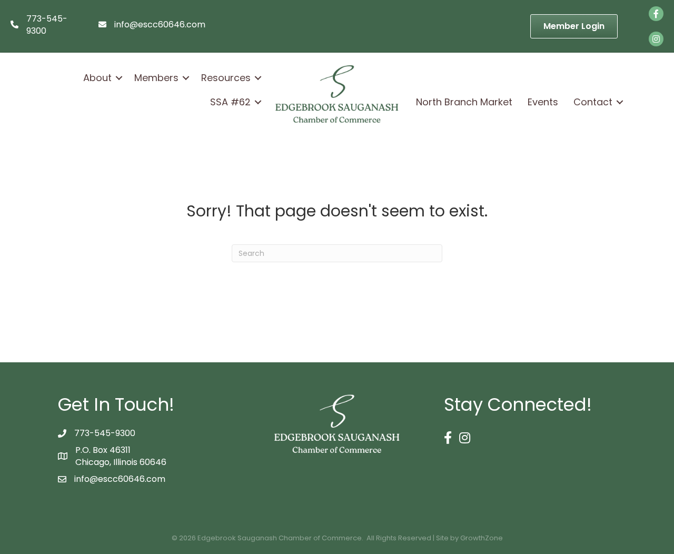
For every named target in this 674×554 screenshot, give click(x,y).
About (97, 77)
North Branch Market (464, 101)
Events (543, 101)
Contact (592, 101)
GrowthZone (481, 538)
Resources (226, 77)
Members (156, 77)
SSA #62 (230, 101)
